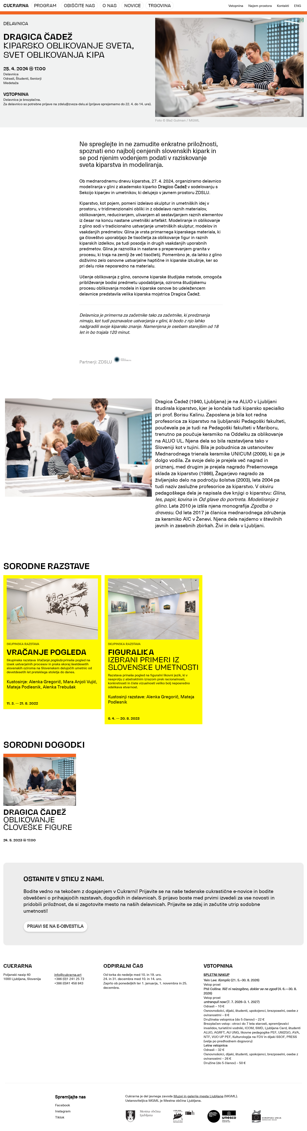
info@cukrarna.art (67, 975)
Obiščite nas (79, 6)
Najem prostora (260, 6)
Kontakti (283, 6)
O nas (110, 6)
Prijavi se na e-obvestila (55, 926)
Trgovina (159, 6)
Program (45, 6)
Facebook (62, 1105)
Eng (297, 6)
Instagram (63, 1111)
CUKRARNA (16, 6)
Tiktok (59, 1117)
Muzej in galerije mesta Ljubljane (198, 1096)
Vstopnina (235, 6)
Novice (132, 6)
